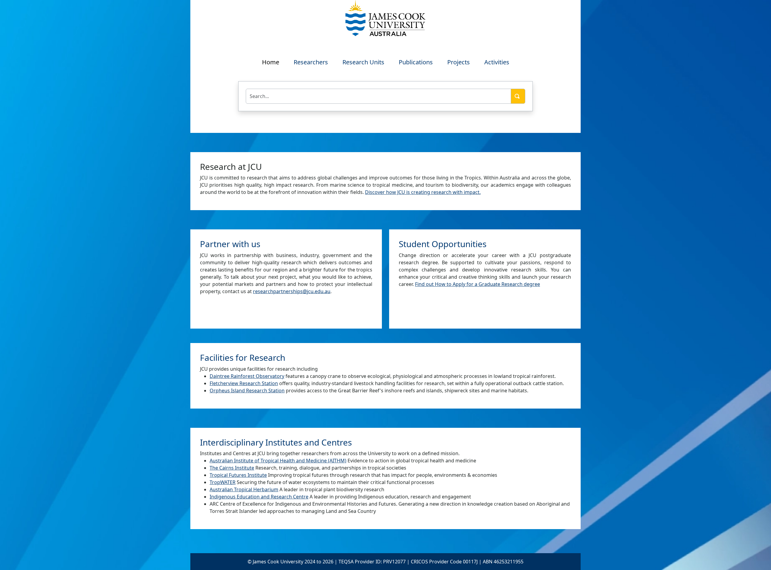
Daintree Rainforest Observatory (247, 376)
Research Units (363, 62)
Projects (458, 62)
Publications (416, 62)
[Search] (518, 96)
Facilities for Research (242, 357)
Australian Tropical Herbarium (244, 489)
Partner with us (230, 244)
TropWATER (223, 482)
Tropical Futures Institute (238, 475)
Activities (496, 62)
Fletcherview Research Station (244, 383)
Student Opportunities (442, 244)
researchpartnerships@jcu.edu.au (291, 291)
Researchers (311, 62)
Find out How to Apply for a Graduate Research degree (477, 284)
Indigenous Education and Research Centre (259, 496)
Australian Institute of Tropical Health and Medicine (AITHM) (278, 460)
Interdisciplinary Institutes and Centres (276, 442)
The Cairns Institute (232, 467)
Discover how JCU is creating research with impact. (423, 192)
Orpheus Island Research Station (247, 390)
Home (270, 62)
